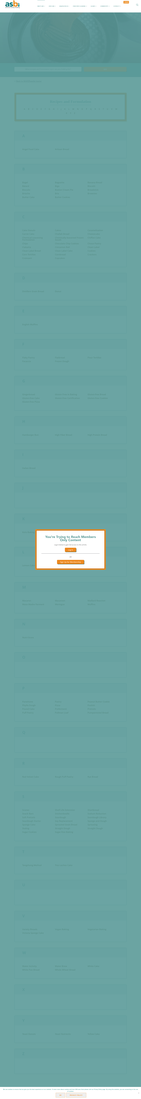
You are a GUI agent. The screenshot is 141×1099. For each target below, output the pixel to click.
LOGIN (126, 2)
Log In (70, 549)
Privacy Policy (76, 1095)
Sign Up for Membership (70, 562)
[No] (139, 1093)
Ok (60, 1095)
